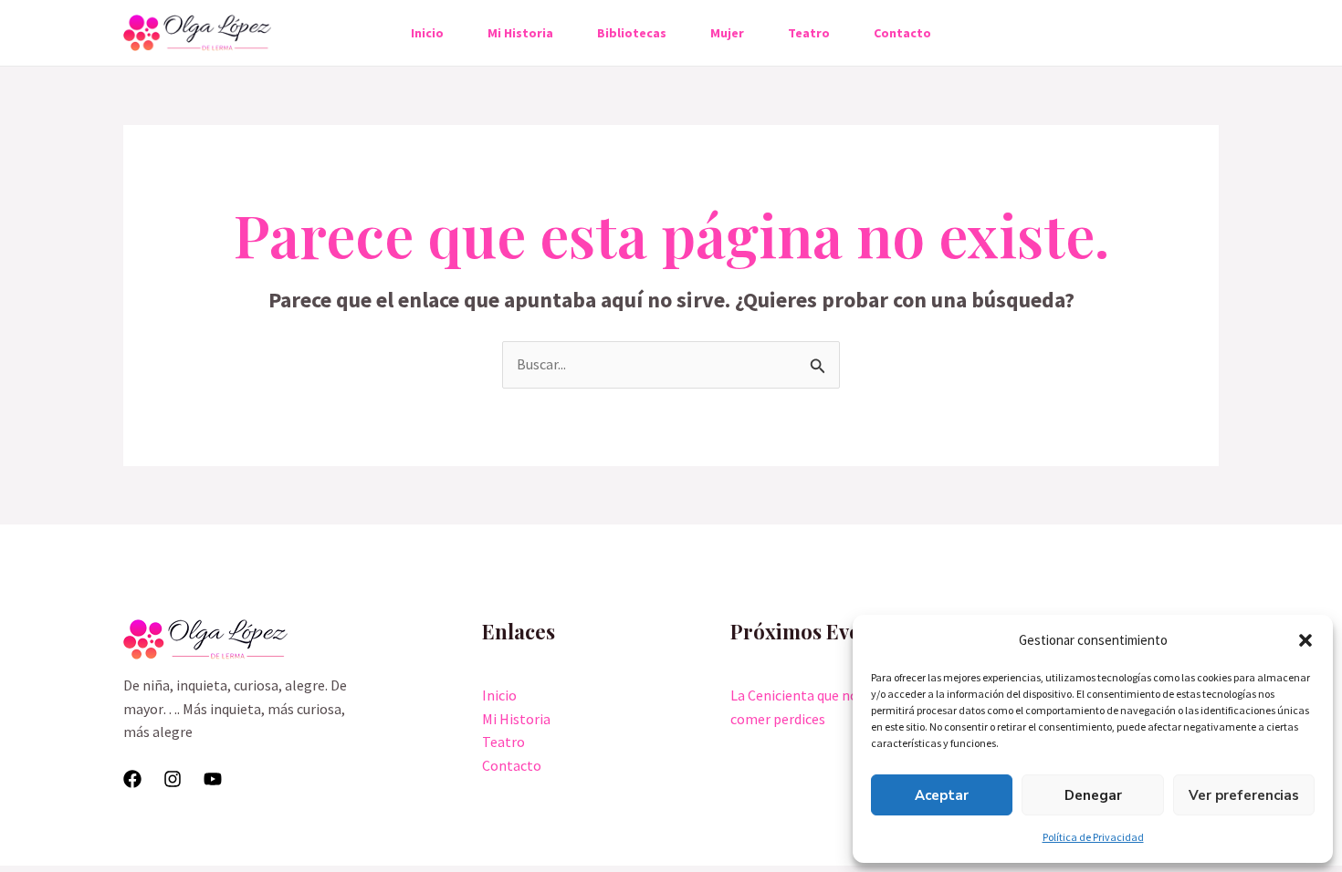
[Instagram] (172, 779)
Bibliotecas (631, 33)
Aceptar (942, 795)
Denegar (1093, 795)
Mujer (727, 33)
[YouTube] (213, 779)
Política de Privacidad (1093, 837)
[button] (1305, 640)
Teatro (809, 33)
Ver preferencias (1244, 795)
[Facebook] (132, 779)
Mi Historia (520, 33)
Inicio (427, 33)
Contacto (902, 33)
